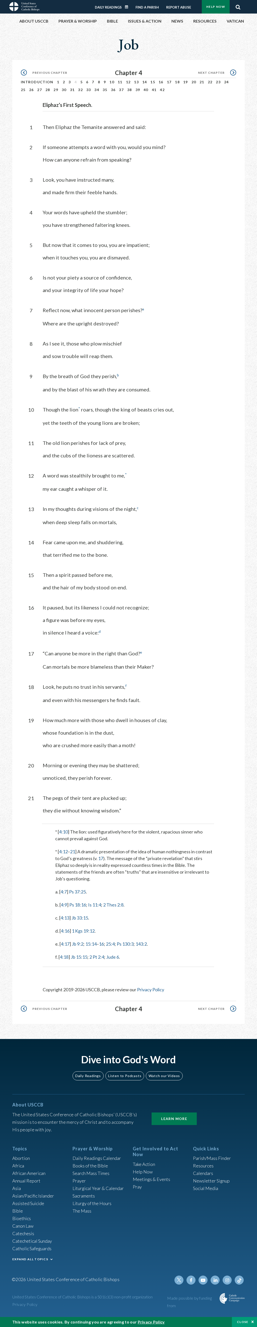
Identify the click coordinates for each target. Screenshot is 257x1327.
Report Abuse (178, 7)
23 (218, 82)
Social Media (205, 1188)
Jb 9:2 (77, 944)
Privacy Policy (150, 989)
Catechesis (23, 1233)
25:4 (110, 944)
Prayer (79, 1180)
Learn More (174, 1118)
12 (128, 82)
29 (55, 90)
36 (113, 90)
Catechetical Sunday (32, 1241)
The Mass (82, 1211)
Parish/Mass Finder (212, 1158)
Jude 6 (112, 957)
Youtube (203, 1280)
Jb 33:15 (80, 918)
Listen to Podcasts (124, 1076)
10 (111, 82)
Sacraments (84, 1196)
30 (64, 90)
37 (121, 90)
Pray (137, 1187)
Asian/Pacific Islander (33, 1196)
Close (242, 1322)
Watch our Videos (164, 1076)
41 (154, 90)
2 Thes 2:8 (113, 904)
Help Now (215, 7)
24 (226, 82)
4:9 (64, 904)
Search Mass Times (91, 1173)
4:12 (63, 851)
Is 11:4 (94, 904)
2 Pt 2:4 (96, 957)
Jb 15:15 (79, 957)
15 (152, 82)
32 (80, 90)
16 (161, 82)
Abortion (21, 1158)
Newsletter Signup (211, 1180)
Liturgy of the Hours (92, 1203)
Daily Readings (108, 7)
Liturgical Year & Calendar (98, 1188)
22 (210, 82)
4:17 (65, 944)
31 (72, 90)
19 (185, 82)
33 (88, 90)
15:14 (91, 944)
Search (238, 6)
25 (23, 90)
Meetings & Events (151, 1179)
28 (47, 90)
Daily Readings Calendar (128, 7)
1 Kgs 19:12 (83, 931)
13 (136, 82)
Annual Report (26, 1180)
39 (138, 90)
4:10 (63, 831)
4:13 (64, 918)
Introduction (37, 82)
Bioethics (21, 1218)
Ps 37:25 (77, 891)
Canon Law (22, 1226)
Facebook (191, 1280)
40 (146, 90)
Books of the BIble (90, 1165)
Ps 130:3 (125, 944)
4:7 (63, 891)
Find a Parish (147, 7)
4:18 (64, 957)
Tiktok (239, 1280)
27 (39, 90)
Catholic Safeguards (31, 1248)
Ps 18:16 (77, 904)
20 (193, 82)
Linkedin (215, 1280)
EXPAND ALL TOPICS (30, 1259)
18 (177, 82)
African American (28, 1173)
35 (105, 90)
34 (96, 90)
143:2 (141, 944)
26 (31, 90)
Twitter (178, 1280)
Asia (16, 1188)
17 (169, 82)
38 (129, 90)
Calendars (203, 1173)
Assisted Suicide (28, 1203)
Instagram (227, 1280)
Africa (18, 1165)
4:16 (65, 931)
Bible (17, 1211)
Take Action (144, 1164)
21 (202, 82)
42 (162, 90)
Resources (203, 1165)
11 (120, 82)
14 (144, 82)
